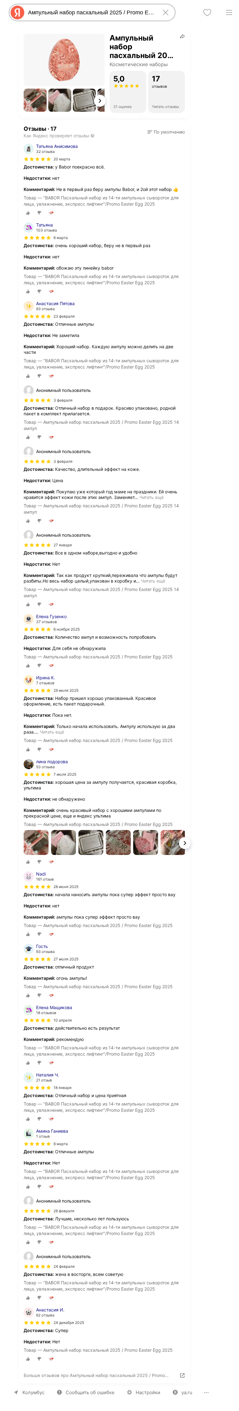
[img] (37, 159)
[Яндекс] (17, 12)
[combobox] (90, 12)
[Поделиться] (182, 36)
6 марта (61, 237)
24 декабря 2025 (69, 1322)
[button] (35, 100)
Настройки (148, 1392)
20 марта (62, 159)
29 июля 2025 (66, 690)
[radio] (28, 213)
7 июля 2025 (65, 774)
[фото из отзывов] (36, 843)
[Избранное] (207, 12)
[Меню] (229, 12)
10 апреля (63, 1020)
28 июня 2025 (66, 886)
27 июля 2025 (66, 959)
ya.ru (186, 1392)
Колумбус (33, 1392)
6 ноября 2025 (67, 629)
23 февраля (64, 316)
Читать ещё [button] (151, 497)
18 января (63, 1087)
